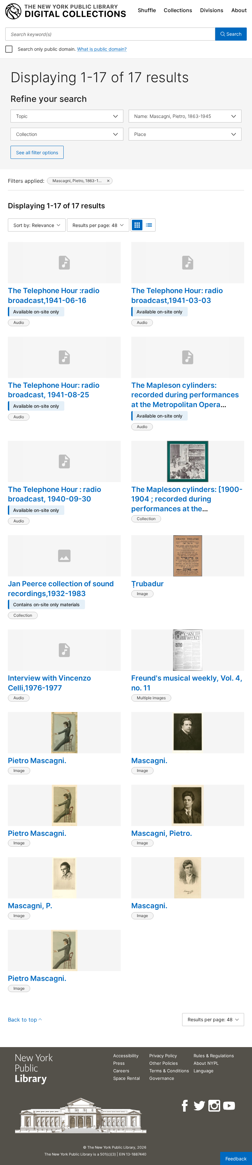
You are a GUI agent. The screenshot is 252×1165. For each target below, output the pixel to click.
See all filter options (37, 152)
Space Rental (126, 1078)
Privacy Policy (163, 1055)
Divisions (211, 10)
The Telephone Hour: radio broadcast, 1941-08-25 (53, 390)
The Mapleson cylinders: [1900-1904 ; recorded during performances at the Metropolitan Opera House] (186, 504)
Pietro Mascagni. (37, 760)
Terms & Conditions (169, 1070)
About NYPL (206, 1063)
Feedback (236, 1158)
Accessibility (125, 1055)
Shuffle (147, 10)
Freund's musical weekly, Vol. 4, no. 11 (186, 683)
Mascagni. (149, 760)
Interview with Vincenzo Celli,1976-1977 (49, 683)
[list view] (149, 225)
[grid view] (137, 225)
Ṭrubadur (147, 583)
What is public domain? (102, 49)
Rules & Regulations (214, 1055)
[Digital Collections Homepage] (65, 11)
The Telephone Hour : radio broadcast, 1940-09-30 (54, 494)
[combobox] (110, 34)
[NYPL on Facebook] (185, 1106)
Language (204, 1070)
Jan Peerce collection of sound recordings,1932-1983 (61, 588)
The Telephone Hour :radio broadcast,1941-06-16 (53, 295)
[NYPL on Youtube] (229, 1106)
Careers (121, 1070)
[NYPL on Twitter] (200, 1106)
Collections (178, 10)
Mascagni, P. (30, 905)
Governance (161, 1078)
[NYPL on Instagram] (214, 1106)
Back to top (22, 1019)
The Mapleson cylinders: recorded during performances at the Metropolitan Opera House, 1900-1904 (185, 400)
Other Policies (163, 1063)
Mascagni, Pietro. (161, 833)
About (239, 10)
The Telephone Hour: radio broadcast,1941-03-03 (177, 295)
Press (119, 1063)
